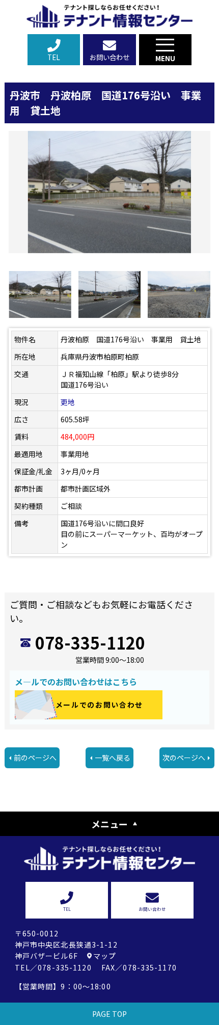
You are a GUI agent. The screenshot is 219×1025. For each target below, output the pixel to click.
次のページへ (183, 757)
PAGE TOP (109, 1014)
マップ (104, 956)
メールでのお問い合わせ (99, 704)
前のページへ (35, 757)
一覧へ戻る (112, 757)
